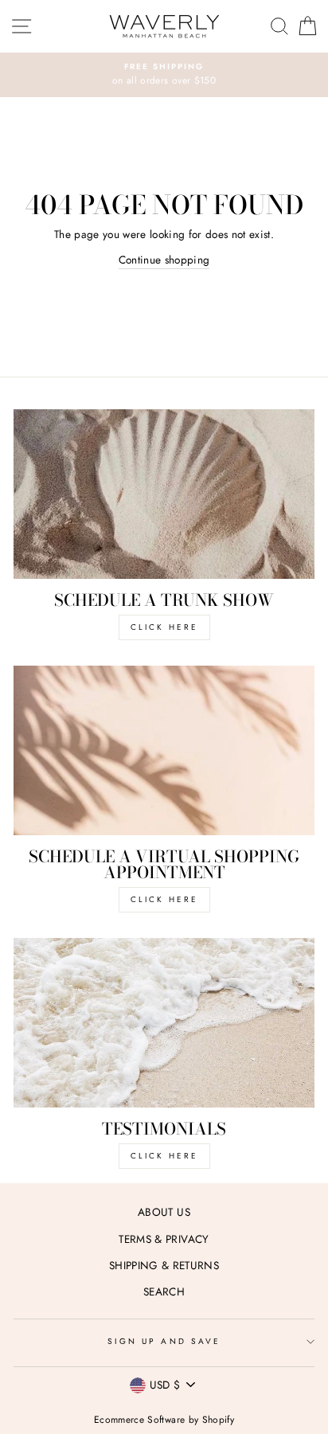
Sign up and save (164, 1341)
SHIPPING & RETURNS (164, 1265)
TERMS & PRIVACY (164, 1239)
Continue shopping (164, 260)
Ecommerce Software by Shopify (164, 1420)
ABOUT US (164, 1212)
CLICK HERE (164, 627)
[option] (164, 75)
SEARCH (164, 1291)
